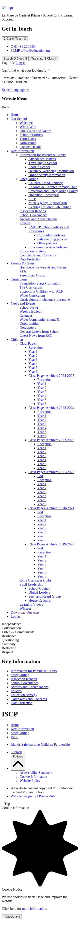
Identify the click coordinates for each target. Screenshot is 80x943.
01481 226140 (24, 46)
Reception (35, 347)
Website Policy (30, 780)
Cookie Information (33, 776)
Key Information (22, 151)
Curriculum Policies (51, 235)
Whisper (25, 608)
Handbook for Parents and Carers (43, 267)
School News (29, 307)
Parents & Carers (22, 263)
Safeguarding (29, 179)
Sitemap (16, 752)
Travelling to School (42, 163)
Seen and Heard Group (44, 596)
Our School (19, 119)
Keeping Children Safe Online (49, 207)
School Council (39, 588)
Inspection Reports (33, 211)
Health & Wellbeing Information (51, 171)
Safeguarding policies (52, 239)
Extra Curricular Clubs (35, 580)
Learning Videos (31, 604)
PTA (23, 271)
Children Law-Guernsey (45, 183)
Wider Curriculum (32, 295)
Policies (25, 223)
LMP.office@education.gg (31, 50)
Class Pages (28, 343)
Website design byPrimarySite (33, 796)
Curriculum (19, 279)
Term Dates (28, 139)
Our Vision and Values (35, 131)
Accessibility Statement (36, 772)
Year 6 (33, 371)
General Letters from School (39, 331)
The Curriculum (31, 287)
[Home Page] (7, 8)
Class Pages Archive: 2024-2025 (51, 376)
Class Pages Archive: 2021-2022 (51, 472)
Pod (40, 476)
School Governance (33, 215)
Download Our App (25, 612)
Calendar (26, 315)
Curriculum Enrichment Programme (45, 299)
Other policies (47, 243)
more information (34, 908)
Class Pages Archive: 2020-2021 (51, 508)
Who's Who (28, 127)
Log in (21, 63)
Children (17, 339)
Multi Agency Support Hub (47, 203)
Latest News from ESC (36, 335)
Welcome (26, 123)
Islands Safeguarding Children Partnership (40, 744)
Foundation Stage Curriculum (40, 283)
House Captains (39, 600)
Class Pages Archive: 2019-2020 (51, 544)
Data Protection (30, 259)
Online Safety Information (46, 175)
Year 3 (33, 359)
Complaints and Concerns (38, 255)
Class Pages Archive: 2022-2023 (51, 440)
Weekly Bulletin (31, 311)
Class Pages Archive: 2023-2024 (51, 408)
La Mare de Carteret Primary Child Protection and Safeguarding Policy (53, 189)
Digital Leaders (39, 592)
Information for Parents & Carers (43, 155)
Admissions (28, 143)
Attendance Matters (42, 159)
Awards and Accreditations (38, 219)
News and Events (23, 303)
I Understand (12, 916)
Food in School (39, 167)
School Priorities (31, 135)
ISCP (32, 199)
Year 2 (33, 355)
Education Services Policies (47, 247)
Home (15, 115)
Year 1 (33, 351)
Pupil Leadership (31, 584)
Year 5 (33, 367)
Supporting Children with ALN (42, 291)
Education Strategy (33, 251)
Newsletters (28, 327)
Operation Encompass (43, 195)
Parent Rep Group (32, 275)
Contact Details (30, 147)
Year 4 (33, 363)
